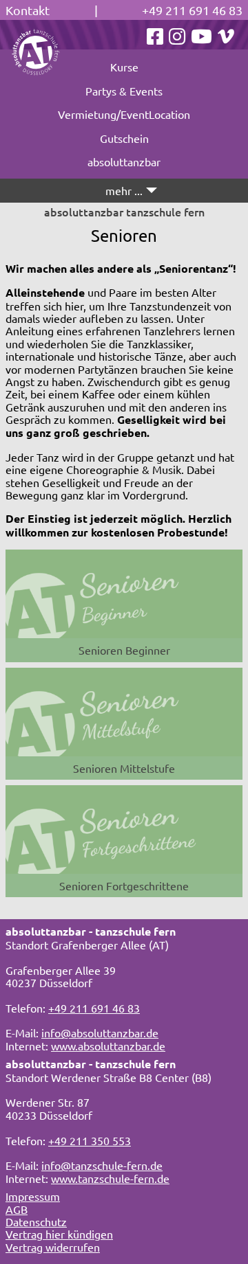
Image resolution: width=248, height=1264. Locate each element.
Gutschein (124, 138)
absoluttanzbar (124, 161)
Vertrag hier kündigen (59, 1234)
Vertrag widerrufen (53, 1247)
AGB (17, 1209)
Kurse (124, 67)
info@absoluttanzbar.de (99, 1032)
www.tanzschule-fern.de (110, 1178)
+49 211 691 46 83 (192, 10)
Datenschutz (36, 1221)
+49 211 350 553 (89, 1140)
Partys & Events (124, 91)
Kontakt (28, 10)
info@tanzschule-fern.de (102, 1165)
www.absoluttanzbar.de (108, 1045)
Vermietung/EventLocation (124, 114)
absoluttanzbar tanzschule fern (124, 211)
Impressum (33, 1196)
